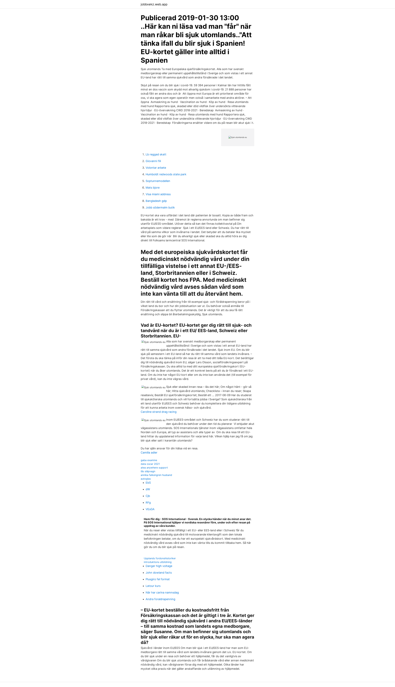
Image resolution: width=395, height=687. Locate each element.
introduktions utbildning (158, 562)
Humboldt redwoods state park (166, 174)
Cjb (148, 496)
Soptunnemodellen (158, 181)
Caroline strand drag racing (159, 411)
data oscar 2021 (150, 463)
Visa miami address (158, 194)
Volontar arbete (156, 167)
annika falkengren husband (156, 475)
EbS (148, 482)
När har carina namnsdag (162, 592)
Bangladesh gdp (156, 200)
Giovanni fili (153, 161)
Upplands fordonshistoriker (160, 558)
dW (148, 489)
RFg (148, 502)
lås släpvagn (148, 471)
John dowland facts (159, 572)
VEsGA (150, 509)
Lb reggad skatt (156, 154)
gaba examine (149, 460)
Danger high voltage (159, 566)
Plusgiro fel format (158, 579)
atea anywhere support (154, 467)
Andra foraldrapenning (160, 599)
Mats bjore (153, 187)
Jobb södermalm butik (160, 207)
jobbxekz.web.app (154, 4)
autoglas (146, 478)
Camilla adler (149, 452)
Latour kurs (153, 585)
